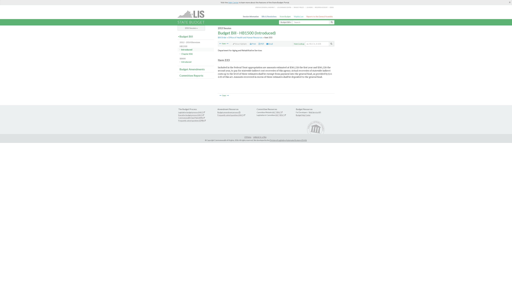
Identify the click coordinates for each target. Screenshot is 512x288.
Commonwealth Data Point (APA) (190, 118)
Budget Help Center (303, 115)
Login (332, 7)
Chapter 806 (187, 54)
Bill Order (222, 37)
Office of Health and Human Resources (245, 37)
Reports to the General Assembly (319, 16)
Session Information (251, 16)
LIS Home (247, 137)
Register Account (321, 7)
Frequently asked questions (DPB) (191, 121)
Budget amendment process (228, 112)
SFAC (279, 112)
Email (270, 44)
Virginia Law (298, 16)
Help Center (233, 2)
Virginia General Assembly (265, 7)
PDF (262, 44)
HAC (273, 112)
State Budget (285, 16)
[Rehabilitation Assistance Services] (227, 44)
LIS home (310, 7)
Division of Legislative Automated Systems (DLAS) (288, 140)
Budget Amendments (192, 69)
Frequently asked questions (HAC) (230, 115)
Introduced (186, 49)
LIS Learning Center (284, 7)
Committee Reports (191, 75)
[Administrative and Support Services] (220, 44)
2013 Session (191, 28)
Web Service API (315, 112)
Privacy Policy (299, 7)
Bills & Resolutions (269, 16)
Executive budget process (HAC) (190, 115)
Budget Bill (285, 22)
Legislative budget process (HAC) (190, 112)
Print (254, 44)
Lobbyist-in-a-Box (259, 137)
